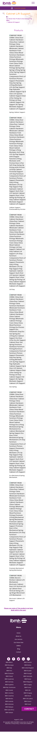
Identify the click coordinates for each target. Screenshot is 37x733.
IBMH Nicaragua (9, 665)
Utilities (18, 646)
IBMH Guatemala (9, 679)
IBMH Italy (9, 668)
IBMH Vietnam (9, 712)
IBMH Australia (9, 701)
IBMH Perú (9, 670)
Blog (18, 649)
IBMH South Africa (9, 710)
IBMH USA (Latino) (28, 698)
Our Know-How (18, 642)
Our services (18, 639)
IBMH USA (27, 690)
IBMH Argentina (9, 684)
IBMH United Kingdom (28, 668)
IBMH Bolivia (27, 665)
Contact (18, 652)
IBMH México (9, 662)
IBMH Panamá (27, 662)
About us (18, 636)
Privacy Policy (15, 723)
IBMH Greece (27, 701)
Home (18, 633)
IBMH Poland (9, 676)
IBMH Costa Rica (9, 696)
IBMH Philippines (27, 682)
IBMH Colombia (9, 693)
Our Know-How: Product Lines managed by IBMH (19, 19)
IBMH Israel (28, 704)
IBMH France (27, 687)
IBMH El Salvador (9, 673)
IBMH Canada (9, 690)
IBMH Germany (9, 682)
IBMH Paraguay (28, 693)
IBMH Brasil (28, 696)
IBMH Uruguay (28, 684)
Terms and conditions (26, 723)
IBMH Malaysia (9, 707)
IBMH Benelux (9, 698)
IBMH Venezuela (27, 676)
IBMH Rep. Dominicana (9, 687)
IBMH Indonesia (9, 704)
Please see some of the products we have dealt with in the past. (18, 609)
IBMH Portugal (28, 673)
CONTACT (29, 708)
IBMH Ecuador (28, 670)
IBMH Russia (27, 679)
